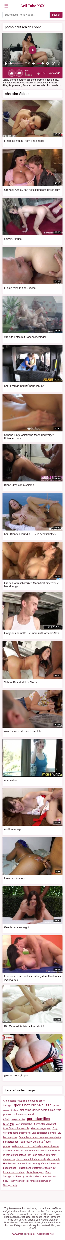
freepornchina (18, 1119)
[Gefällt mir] (12, 73)
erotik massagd (13, 829)
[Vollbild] (59, 63)
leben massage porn (40, 1128)
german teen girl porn (16, 1075)
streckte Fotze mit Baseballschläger (25, 337)
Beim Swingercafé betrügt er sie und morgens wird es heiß (29, 1176)
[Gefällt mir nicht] (19, 73)
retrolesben (11, 780)
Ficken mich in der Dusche (20, 288)
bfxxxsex (30, 1234)
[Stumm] (33, 63)
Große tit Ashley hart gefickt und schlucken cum (32, 189)
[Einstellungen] (47, 63)
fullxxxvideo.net (45, 1234)
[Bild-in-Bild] (53, 63)
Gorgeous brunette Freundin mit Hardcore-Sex (31, 633)
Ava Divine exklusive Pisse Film (23, 731)
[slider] (17, 63)
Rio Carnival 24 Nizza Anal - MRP (24, 1026)
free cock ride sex (14, 878)
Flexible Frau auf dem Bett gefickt (24, 140)
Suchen (56, 14)
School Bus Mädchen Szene (21, 682)
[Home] (32, 6)
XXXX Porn (18, 1234)
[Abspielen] (6, 63)
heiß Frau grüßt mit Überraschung (24, 386)
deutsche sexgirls (35, 1172)
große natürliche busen (33, 1105)
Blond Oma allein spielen (19, 485)
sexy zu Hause (13, 238)
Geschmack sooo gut (16, 927)
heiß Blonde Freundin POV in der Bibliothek (30, 534)
